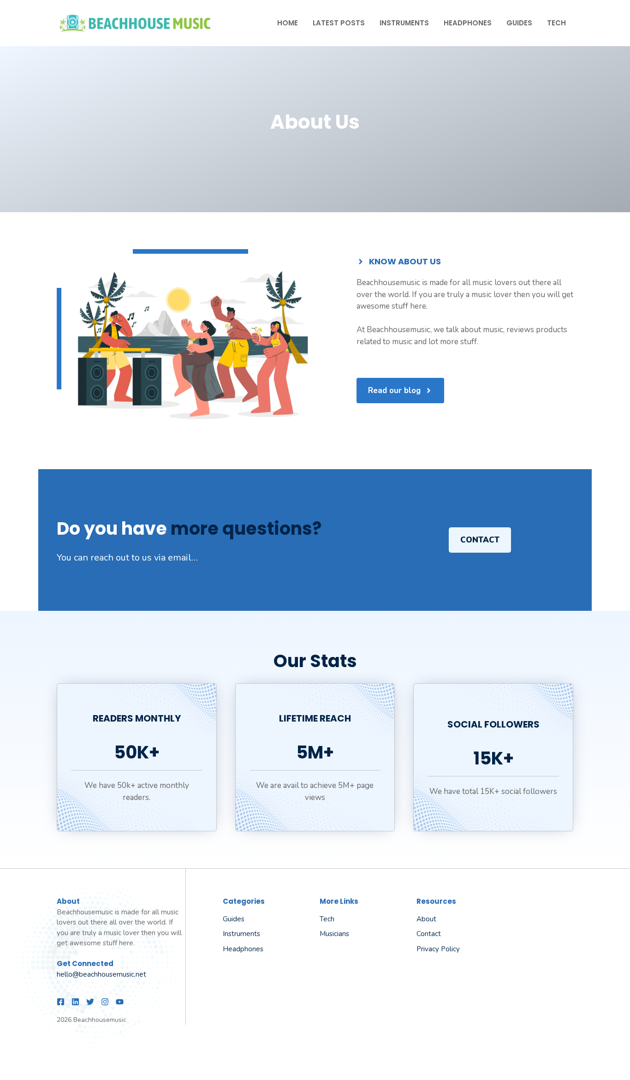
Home (287, 23)
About (426, 919)
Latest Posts (339, 23)
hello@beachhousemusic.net (101, 974)
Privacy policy (438, 949)
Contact (479, 540)
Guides (519, 23)
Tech (556, 23)
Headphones (468, 23)
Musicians (334, 933)
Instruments (404, 23)
